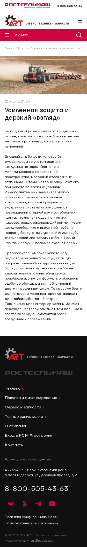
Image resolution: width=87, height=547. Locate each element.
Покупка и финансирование (31, 397)
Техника (20, 35)
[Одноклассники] (25, 504)
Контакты (14, 445)
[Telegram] (38, 504)
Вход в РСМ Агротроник (28, 435)
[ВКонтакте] (11, 504)
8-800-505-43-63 (36, 488)
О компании (16, 426)
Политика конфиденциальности (31, 517)
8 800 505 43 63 (69, 6)
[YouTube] (52, 504)
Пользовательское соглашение (31, 523)
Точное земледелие (24, 416)
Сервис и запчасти (23, 407)
